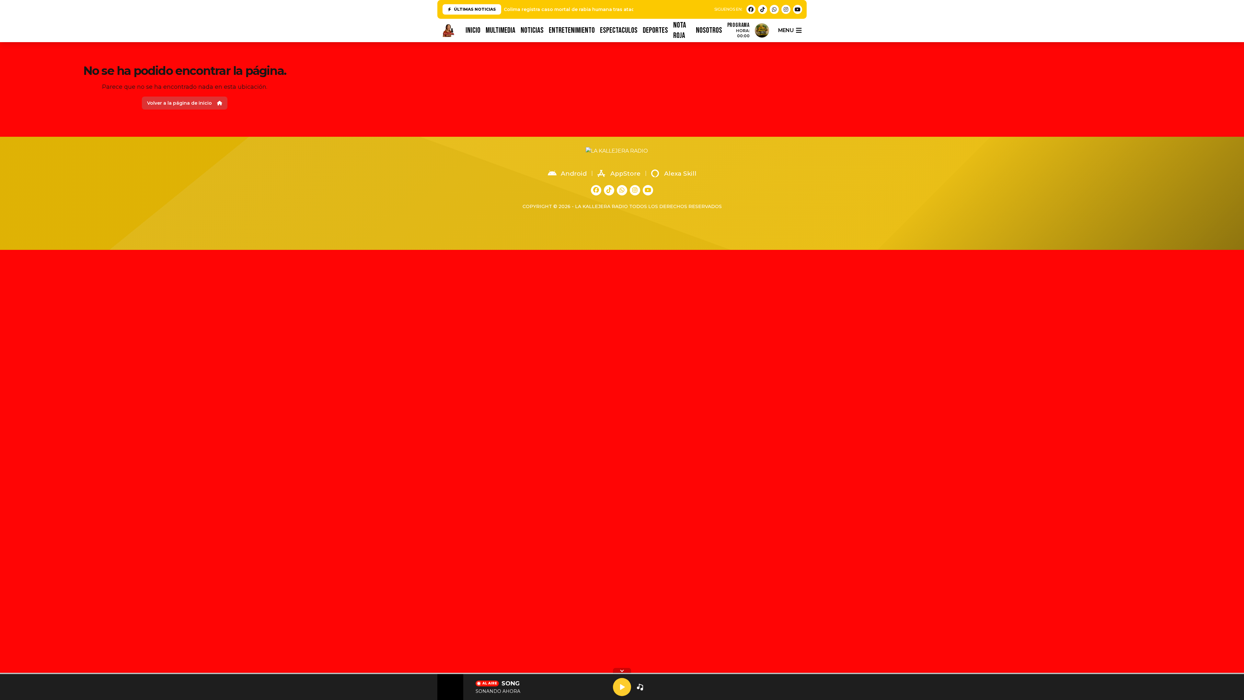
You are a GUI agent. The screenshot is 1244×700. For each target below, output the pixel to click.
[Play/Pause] (622, 687)
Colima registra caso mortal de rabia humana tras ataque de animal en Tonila (596, 9)
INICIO (473, 30)
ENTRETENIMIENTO (572, 30)
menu (785, 30)
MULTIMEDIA (500, 30)
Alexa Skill (680, 173)
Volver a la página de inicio (179, 103)
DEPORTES (655, 30)
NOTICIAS (532, 30)
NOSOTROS (709, 30)
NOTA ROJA (679, 30)
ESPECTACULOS (619, 30)
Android (574, 173)
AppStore (625, 173)
